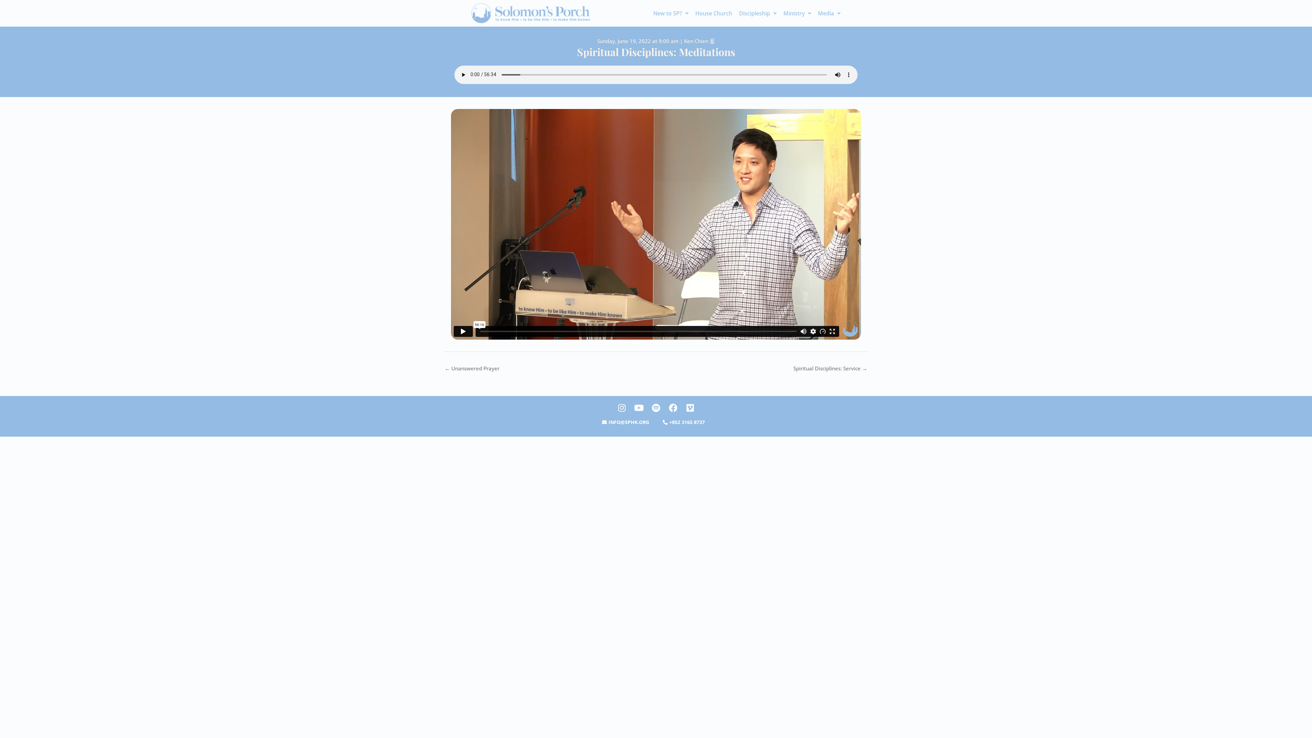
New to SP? (667, 13)
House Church (713, 13)
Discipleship (754, 13)
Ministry (794, 13)
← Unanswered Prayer (472, 368)
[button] (671, 13)
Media (826, 13)
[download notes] (712, 41)
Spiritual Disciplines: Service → (830, 368)
